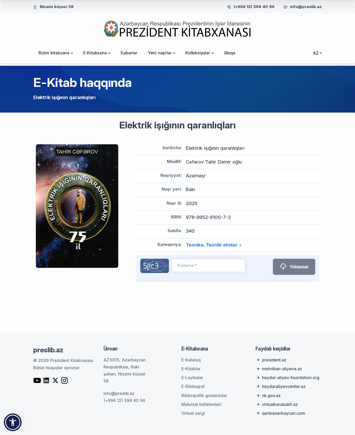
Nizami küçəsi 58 (57, 6)
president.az (274, 359)
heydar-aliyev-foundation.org (290, 377)
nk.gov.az (271, 395)
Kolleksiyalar (197, 52)
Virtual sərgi (193, 413)
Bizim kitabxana (53, 52)
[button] (12, 422)
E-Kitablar (191, 368)
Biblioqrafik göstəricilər (204, 395)
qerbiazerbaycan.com (283, 413)
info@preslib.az (306, 6)
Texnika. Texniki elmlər (211, 245)
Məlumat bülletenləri (201, 404)
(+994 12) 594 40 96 (254, 6)
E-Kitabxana (95, 52)
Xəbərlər (128, 52)
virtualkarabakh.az (280, 404)
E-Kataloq (191, 359)
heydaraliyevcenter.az (284, 386)
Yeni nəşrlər (160, 52)
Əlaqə (229, 52)
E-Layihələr (192, 377)
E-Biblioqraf (193, 386)
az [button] (316, 53)
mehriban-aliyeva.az (282, 368)
